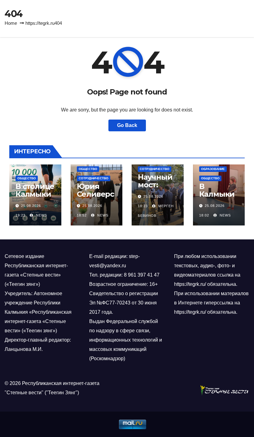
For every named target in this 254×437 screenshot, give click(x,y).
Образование (213, 169)
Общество (26, 178)
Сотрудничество (93, 178)
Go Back (127, 125)
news (41, 215)
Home (11, 23)
